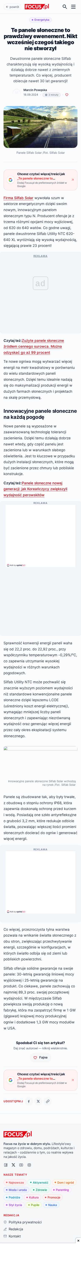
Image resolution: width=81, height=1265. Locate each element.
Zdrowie (41, 1190)
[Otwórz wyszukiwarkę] (65, 6)
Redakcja (16, 1229)
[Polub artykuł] (66, 94)
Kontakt (15, 1236)
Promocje (54, 1197)
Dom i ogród (65, 1182)
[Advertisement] (40, 534)
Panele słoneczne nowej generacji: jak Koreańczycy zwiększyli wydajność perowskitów (35, 489)
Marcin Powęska (35, 89)
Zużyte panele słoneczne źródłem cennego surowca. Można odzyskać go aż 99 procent (34, 346)
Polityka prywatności (25, 1222)
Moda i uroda (18, 1190)
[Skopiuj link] (48, 1101)
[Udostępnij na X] (38, 1101)
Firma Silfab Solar (18, 198)
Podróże (14, 1197)
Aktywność (40, 1182)
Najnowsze (16, 1182)
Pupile (35, 1205)
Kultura (34, 1197)
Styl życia (15, 1205)
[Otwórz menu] (73, 7)
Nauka (52, 1205)
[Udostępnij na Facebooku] (29, 1101)
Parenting (62, 1190)
